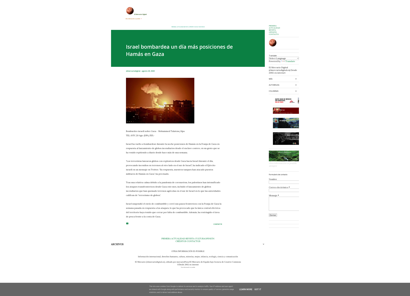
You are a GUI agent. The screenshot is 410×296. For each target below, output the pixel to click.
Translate (290, 61)
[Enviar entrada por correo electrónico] (127, 224)
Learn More (245, 289)
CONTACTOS (193, 241)
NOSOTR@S (202, 27)
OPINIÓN (191, 27)
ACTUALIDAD (180, 27)
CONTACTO (274, 34)
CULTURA (200, 238)
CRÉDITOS (181, 241)
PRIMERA (173, 27)
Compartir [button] (217, 224)
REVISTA (186, 27)
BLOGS (196, 27)
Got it (257, 289)
